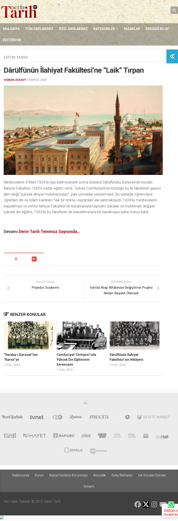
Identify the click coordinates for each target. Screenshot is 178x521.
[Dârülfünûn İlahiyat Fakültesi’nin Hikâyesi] (134, 335)
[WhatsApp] (171, 504)
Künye (39, 475)
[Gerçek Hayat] (102, 436)
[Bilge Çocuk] (117, 436)
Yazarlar (132, 29)
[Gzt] (57, 418)
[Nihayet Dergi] (34, 436)
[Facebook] (137, 504)
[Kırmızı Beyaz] (145, 436)
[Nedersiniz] (98, 450)
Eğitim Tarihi (16, 57)
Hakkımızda (20, 475)
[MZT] (123, 418)
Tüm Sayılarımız (39, 29)
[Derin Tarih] (9, 436)
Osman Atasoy (15, 80)
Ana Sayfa (11, 29)
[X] (146, 504)
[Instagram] (154, 504)
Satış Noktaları (122, 475)
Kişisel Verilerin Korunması (68, 475)
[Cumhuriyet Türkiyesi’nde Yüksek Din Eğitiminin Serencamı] (81, 335)
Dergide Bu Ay (157, 29)
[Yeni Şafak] (12, 418)
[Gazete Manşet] (153, 418)
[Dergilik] (74, 450)
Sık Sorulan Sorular (152, 475)
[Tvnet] (37, 418)
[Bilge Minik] (132, 436)
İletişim (89, 486)
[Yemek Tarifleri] (76, 418)
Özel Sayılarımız (73, 29)
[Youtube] (162, 504)
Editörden (12, 40)
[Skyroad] (162, 436)
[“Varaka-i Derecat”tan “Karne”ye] (29, 335)
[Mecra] (99, 418)
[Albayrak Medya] (86, 403)
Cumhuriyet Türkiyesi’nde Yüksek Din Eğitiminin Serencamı (76, 359)
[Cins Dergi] (86, 436)
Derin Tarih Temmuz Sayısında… (49, 231)
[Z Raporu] (63, 436)
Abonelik (99, 475)
